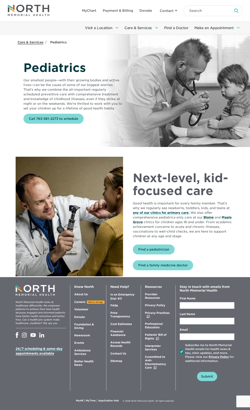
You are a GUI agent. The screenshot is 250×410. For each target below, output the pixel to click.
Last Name (187, 314)
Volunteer (81, 309)
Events (79, 342)
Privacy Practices (157, 314)
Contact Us (118, 353)
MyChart (89, 11)
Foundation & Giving (84, 326)
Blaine (209, 217)
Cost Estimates (121, 324)
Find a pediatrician (153, 249)
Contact (166, 11)
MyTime (91, 400)
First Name (188, 298)
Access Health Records (120, 344)
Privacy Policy (155, 305)
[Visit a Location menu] (117, 28)
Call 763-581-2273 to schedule (53, 119)
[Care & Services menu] (157, 28)
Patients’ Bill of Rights (158, 336)
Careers (79, 301)
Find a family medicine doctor (163, 265)
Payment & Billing (118, 11)
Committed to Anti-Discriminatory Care (156, 362)
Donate (145, 11)
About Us (81, 294)
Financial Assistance (118, 333)
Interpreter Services (153, 347)
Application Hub (108, 400)
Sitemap (116, 361)
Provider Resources (152, 296)
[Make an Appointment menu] (238, 28)
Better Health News (84, 363)
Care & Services (30, 42)
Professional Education (154, 325)
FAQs (114, 305)
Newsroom (82, 335)
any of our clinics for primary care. (161, 213)
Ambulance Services (82, 352)
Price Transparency (120, 314)
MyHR (80, 400)
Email (184, 329)
